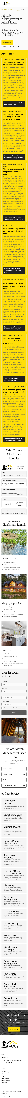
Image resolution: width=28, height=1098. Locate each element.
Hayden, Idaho (7, 774)
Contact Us (4, 1057)
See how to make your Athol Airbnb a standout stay (12, 270)
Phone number (5, 701)
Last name (4, 688)
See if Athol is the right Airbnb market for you (12, 328)
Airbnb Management (6, 1072)
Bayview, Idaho (7, 769)
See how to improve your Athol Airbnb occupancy (13, 440)
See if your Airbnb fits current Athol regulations (13, 157)
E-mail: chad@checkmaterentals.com (11, 1060)
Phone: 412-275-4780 (7, 1063)
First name (4, 681)
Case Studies (5, 1078)
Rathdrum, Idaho (8, 780)
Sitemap (3, 1085)
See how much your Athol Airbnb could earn (13, 379)
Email (2, 695)
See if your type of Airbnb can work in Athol (13, 104)
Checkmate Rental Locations (6, 10)
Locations (4, 1082)
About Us (3, 1074)
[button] (23, 3)
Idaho (18, 10)
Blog (2, 1076)
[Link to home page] (8, 3)
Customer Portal (5, 1080)
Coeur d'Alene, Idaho (9, 785)
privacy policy (21, 708)
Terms (3, 1096)
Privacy (8, 1096)
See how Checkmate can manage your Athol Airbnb (13, 218)
